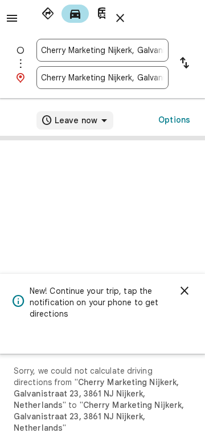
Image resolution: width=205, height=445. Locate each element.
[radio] (48, 13)
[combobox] (102, 50)
